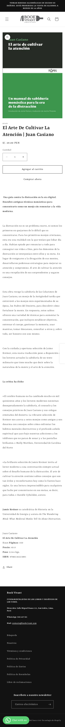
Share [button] (9, 567)
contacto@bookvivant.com (24, 623)
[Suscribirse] (49, 704)
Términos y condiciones (19, 651)
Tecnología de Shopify (51, 720)
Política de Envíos (16, 667)
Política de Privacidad (18, 659)
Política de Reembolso (19, 674)
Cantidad (7, 150)
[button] (7, 19)
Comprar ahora (33, 179)
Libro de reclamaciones (19, 682)
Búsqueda (12, 635)
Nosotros (11, 643)
